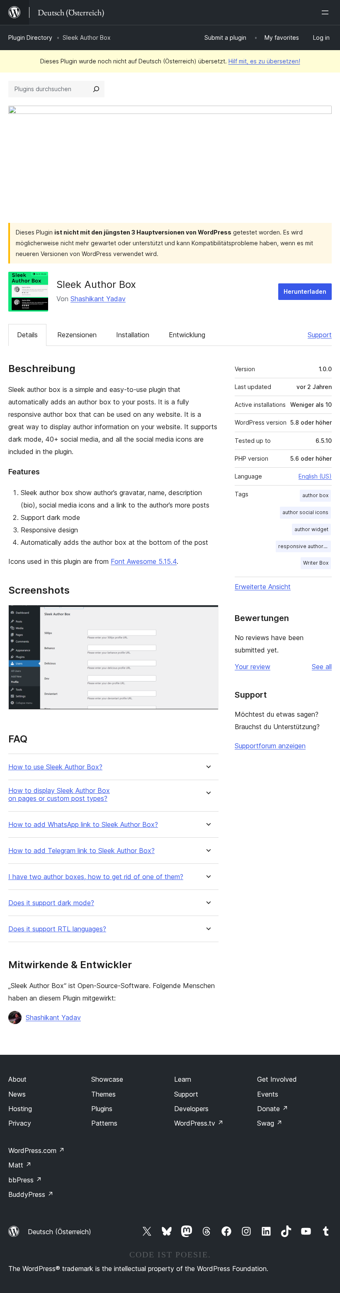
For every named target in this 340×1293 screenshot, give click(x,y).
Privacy (19, 1123)
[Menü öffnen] (326, 12)
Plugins (101, 1108)
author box (315, 495)
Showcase (107, 1079)
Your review (252, 666)
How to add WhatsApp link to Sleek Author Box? (83, 825)
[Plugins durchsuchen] (96, 89)
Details (27, 335)
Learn (182, 1079)
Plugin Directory (30, 37)
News (17, 1094)
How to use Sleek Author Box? (55, 767)
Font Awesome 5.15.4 (144, 561)
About (17, 1079)
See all (322, 666)
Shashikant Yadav (98, 299)
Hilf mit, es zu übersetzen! (264, 61)
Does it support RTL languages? (57, 929)
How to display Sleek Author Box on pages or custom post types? (59, 794)
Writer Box (315, 563)
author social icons (305, 512)
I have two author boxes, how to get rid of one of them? (95, 877)
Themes (103, 1094)
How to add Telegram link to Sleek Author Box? (81, 851)
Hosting (20, 1108)
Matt (20, 1165)
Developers (191, 1108)
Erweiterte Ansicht (263, 586)
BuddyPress (30, 1194)
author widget (311, 529)
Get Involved (277, 1079)
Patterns (104, 1123)
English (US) (315, 476)
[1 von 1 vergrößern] (207, 616)
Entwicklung (187, 335)
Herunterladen (305, 291)
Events (267, 1094)
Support (320, 335)
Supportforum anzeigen (270, 746)
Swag (269, 1123)
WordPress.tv (198, 1123)
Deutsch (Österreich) (59, 1232)
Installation (132, 335)
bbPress (25, 1180)
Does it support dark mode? (51, 903)
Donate (272, 1108)
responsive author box (304, 546)
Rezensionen (77, 335)
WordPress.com (36, 1150)
